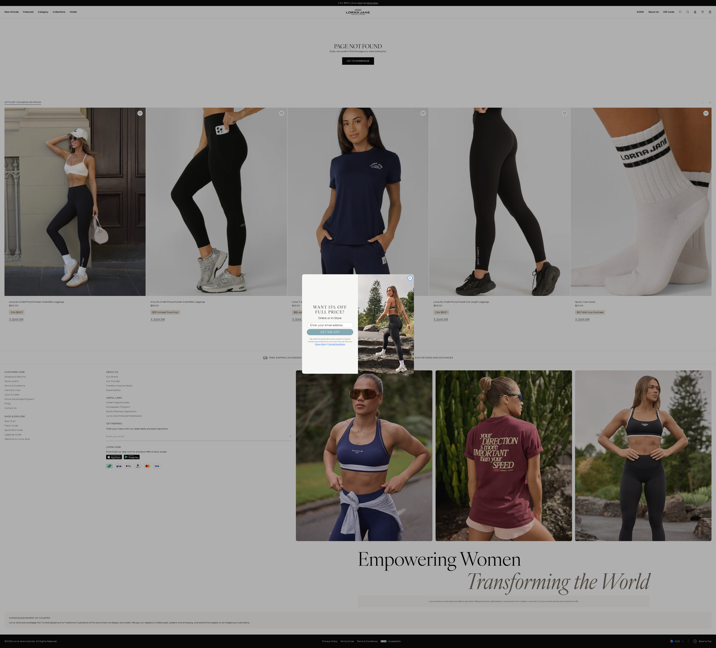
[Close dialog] (410, 278)
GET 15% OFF (330, 332)
